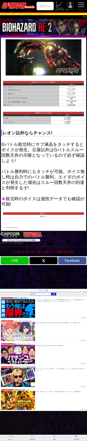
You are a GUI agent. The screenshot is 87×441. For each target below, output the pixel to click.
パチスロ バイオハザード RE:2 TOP (43, 252)
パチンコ (32, 436)
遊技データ (43, 216)
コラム (54, 436)
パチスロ (10, 436)
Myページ (70, 9)
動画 (76, 436)
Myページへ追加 (43, 290)
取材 (54, 439)
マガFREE (76, 439)
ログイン (45, 6)
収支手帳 (59, 9)
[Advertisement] (43, 277)
